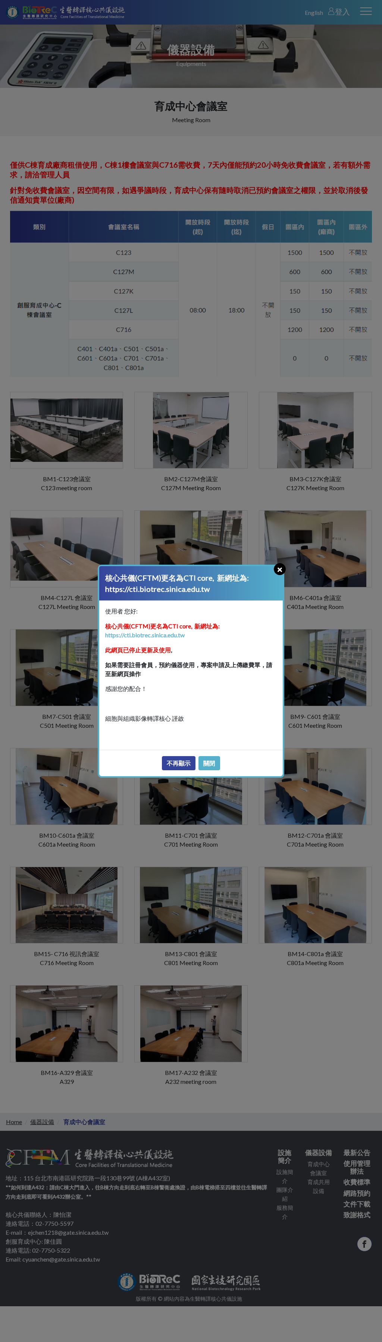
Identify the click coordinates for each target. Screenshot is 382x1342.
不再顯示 (179, 763)
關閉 (209, 763)
